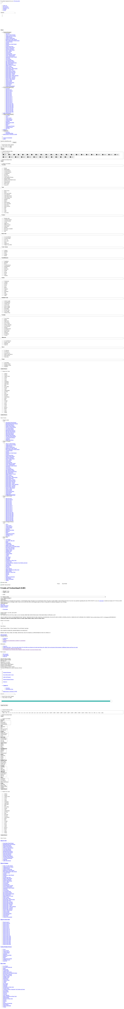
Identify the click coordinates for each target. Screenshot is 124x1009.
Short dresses (8, 578)
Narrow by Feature (6, 163)
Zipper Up (6, 243)
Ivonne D (8, 567)
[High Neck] (4, 769)
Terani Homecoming (10, 491)
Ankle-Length (7, 301)
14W (98, 154)
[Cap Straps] (4, 784)
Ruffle (5, 272)
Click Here (101, 600)
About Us (5, 646)
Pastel (5, 255)
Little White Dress (8, 197)
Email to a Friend (4, 606)
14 (47, 154)
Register (4, 9)
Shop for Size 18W (9, 514)
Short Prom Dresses (10, 434)
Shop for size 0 (9, 498)
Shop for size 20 (9, 511)
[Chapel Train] (3, 763)
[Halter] (4, 768)
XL (66, 157)
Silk (5, 292)
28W (24, 157)
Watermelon (6, 396)
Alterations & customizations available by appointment (14, 640)
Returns (4, 639)
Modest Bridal (8, 571)
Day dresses (8, 557)
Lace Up (6, 239)
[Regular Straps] (4, 785)
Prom (7, 575)
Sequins (6, 275)
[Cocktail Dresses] (6, 724)
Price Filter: (5, 146)
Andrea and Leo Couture (11, 444)
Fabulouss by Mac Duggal (11, 452)
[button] (7, 32)
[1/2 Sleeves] (4, 778)
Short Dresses (7, 206)
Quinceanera (7, 182)
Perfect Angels (9, 475)
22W (5, 157)
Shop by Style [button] (6, 420)
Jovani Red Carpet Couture (11, 465)
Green (5, 377)
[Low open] (4, 741)
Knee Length (7, 307)
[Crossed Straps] (4, 739)
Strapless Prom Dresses (10, 435)
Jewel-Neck (6, 322)
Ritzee (7, 532)
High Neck (6, 321)
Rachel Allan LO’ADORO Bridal (13, 546)
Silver (5, 411)
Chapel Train (7, 303)
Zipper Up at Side (8, 244)
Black (5, 408)
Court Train (6, 304)
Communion (6, 173)
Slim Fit (6, 344)
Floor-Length (7, 306)
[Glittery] (2, 744)
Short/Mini (6, 308)
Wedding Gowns (9, 534)
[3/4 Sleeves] (4, 779)
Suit (5, 208)
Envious (7, 451)
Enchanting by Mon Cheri (11, 560)
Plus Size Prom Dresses (10, 431)
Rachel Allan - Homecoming (11, 477)
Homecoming (7, 178)
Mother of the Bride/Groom (10, 179)
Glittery (5, 250)
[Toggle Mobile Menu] (1, 669)
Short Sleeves (7, 355)
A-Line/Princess (7, 340)
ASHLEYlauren (9, 445)
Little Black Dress (8, 195)
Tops (5, 210)
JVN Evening (8, 468)
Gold (5, 406)
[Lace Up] (4, 740)
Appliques (6, 261)
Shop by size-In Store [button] (7, 496)
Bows (5, 263)
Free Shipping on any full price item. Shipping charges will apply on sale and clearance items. (22, 649)
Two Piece (6, 212)
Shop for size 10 (9, 505)
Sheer (5, 242)
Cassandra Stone (9, 450)
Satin (5, 290)
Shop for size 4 (9, 502)
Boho (5, 192)
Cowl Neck (6, 318)
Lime (5, 378)
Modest (5, 199)
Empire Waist (7, 342)
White (5, 412)
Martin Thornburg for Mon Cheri (12, 569)
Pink (5, 393)
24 (72, 154)
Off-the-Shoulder (7, 324)
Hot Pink (6, 394)
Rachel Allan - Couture (10, 479)
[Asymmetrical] (3, 762)
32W (36, 157)
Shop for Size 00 (9, 499)
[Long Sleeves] (4, 780)
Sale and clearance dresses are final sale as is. (12, 648)
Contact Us (5, 638)
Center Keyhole (7, 221)
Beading (6, 262)
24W (11, 157)
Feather (5, 267)
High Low (6, 223)
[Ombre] (2, 747)
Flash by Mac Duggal (10, 456)
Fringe (5, 270)
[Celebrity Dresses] (5, 733)
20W (117, 154)
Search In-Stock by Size (7, 151)
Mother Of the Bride (10, 530)
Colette (7, 555)
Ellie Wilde (8, 558)
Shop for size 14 (9, 507)
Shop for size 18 (9, 510)
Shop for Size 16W (9, 513)
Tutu (5, 211)
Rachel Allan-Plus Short (11, 480)
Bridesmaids (6, 169)
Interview (8, 566)
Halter (5, 319)
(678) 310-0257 (4, 634)
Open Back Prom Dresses (11, 422)
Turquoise (6, 381)
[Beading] (3, 750)
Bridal (5, 168)
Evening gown (9, 561)
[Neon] (2, 746)
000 (5, 154)
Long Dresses (7, 198)
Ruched (6, 230)
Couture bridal (9, 544)
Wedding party (9, 551)
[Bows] (3, 752)
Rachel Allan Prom (9, 478)
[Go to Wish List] (2, 2)
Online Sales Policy (5, 605)
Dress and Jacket (7, 193)
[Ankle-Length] (3, 761)
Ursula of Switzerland (10, 494)
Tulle (5, 295)
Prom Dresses (7, 181)
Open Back (6, 226)
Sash (5, 274)
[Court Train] (3, 764)
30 (88, 154)
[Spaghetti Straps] (4, 786)
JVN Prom (8, 466)
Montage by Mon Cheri (10, 572)
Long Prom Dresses (10, 429)
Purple (5, 387)
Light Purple (7, 390)
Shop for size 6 (9, 503)
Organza (6, 288)
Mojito (5, 374)
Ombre (5, 254)
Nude (5, 404)
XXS (42, 157)
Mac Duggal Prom (9, 472)
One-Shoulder (7, 326)
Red (5, 399)
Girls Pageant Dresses (8, 177)
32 (93, 154)
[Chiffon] (3, 756)
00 (10, 154)
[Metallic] (2, 745)
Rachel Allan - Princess (10, 486)
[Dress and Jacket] (4, 729)
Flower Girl (6, 175)
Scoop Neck (6, 330)
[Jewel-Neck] (4, 770)
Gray (5, 409)
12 (42, 154)
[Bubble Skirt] (5, 732)
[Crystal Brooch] (3, 753)
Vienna (7, 580)
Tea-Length (6, 311)
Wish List (5, 5)
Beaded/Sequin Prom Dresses (12, 423)
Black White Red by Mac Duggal (12, 449)
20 (62, 154)
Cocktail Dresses (7, 172)
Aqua (5, 380)
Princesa (7, 574)
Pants (5, 201)
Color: (2, 598)
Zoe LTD (8, 535)
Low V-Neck (7, 323)
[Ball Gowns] (4, 726)
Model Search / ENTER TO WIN (10, 691)
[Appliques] (3, 749)
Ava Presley (8, 539)
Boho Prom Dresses (10, 424)
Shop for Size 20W (9, 516)
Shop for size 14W (9, 512)
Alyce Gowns (8, 525)
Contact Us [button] (5, 685)
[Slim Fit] (4, 776)
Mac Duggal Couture (10, 470)
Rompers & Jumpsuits (10, 576)
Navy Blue (6, 386)
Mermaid (6, 343)
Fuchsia (6, 395)
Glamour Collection (10, 457)
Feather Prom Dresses (10, 426)
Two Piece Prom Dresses (11, 436)
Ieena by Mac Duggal (10, 458)
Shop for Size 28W (9, 520)
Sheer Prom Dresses (10, 433)
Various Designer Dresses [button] (8, 521)
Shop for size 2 (9, 500)
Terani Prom (8, 493)
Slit (5, 231)
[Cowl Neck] (4, 767)
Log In (4, 10)
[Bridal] (6, 721)
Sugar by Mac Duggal (10, 487)
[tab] (63, 430)
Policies (4, 641)
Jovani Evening (9, 462)
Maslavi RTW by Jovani (11, 473)
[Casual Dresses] (6, 723)
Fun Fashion (8, 564)
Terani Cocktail (9, 489)
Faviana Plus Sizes (9, 455)
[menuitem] (63, 5)
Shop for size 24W (9, 518)
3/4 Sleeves (6, 351)
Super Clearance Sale (10, 548)
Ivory (5, 403)
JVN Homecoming (9, 469)
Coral (5, 402)
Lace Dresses (7, 194)
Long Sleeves (7, 353)
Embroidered (7, 266)
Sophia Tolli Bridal (9, 579)
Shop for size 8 (9, 504)
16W (105, 154)
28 (83, 154)
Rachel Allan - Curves (10, 483)
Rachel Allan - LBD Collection (12, 484)
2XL (72, 157)
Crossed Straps (7, 238)
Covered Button (7, 237)
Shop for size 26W (9, 519)
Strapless (6, 332)
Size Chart (3, 604)
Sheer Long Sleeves (8, 354)
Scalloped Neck (7, 328)
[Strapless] (4, 787)
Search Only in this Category (8, 144)
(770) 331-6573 (16, 1)
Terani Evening (9, 490)
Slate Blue (6, 384)
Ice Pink (6, 391)
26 (78, 154)
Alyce (7, 524)
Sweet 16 (6, 185)
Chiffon (6, 282)
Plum (5, 398)
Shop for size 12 (9, 506)
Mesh (5, 287)
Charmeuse (6, 281)
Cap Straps (6, 362)
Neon (5, 253)
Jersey (5, 285)
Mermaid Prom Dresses (10, 430)
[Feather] (3, 757)
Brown (5, 407)
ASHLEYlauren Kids (10, 447)
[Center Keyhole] (5, 734)
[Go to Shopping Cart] (1, 2)
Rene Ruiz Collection (10, 547)
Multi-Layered (7, 224)
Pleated (5, 227)
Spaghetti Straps (7, 365)
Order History (6, 655)
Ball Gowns (6, 190)
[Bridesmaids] (6, 722)
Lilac (5, 389)
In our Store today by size (8, 674)
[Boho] (4, 727)
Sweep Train (7, 310)
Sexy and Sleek (7, 203)
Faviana (7, 454)
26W (17, 157)
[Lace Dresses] (4, 730)
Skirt (5, 207)
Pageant (7, 573)
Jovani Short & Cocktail (11, 463)
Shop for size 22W (9, 517)
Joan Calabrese (9, 568)
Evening (6, 174)
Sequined (6, 291)
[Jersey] (3, 758)
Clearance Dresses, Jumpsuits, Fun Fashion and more (16, 562)
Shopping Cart (6, 7)
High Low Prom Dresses (11, 427)
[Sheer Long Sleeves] (4, 781)
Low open (6, 240)
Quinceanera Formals (10, 533)
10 (37, 154)
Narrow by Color (6, 371)
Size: (2, 596)
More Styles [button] (5, 537)
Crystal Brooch (7, 265)
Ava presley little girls (10, 540)
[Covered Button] (4, 738)
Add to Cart (3, 599)
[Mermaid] (4, 775)
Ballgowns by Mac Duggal (11, 448)
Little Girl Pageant (7, 677)
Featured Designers (7, 672)
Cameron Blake (9, 527)
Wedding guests (9, 550)
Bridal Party (8, 552)
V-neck (5, 335)
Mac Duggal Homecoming (11, 471)
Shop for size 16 (9, 509)
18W (111, 154)
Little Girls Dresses (9, 440)
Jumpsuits (8, 438)
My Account (5, 6)
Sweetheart (6, 333)
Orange (5, 400)
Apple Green (7, 376)
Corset (5, 222)
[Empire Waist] (4, 774)
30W (30, 157)
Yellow (5, 373)
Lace (5, 271)
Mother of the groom (10, 545)
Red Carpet (6, 183)
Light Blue (6, 382)
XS (48, 157)
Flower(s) (6, 269)
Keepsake (8, 528)
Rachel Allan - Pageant (10, 482)
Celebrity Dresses (8, 219)
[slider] (111, 701)
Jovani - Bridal (9, 459)
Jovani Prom (8, 461)
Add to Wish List (4, 603)
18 (57, 154)
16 (52, 154)
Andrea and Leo (9, 526)
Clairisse (7, 554)
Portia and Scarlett (9, 476)
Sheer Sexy (6, 204)
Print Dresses (7, 202)
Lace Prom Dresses (10, 428)
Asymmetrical (7, 302)
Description (5, 609)
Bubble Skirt (7, 218)
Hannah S (8, 531)
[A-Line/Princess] (4, 772)
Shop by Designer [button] (6, 441)
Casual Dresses (7, 170)
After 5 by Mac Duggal (10, 443)
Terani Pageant (9, 492)
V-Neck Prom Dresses (10, 437)
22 (67, 154)
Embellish (8, 559)
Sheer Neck (6, 331)
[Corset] (5, 735)
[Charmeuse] (3, 755)
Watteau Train (7, 312)
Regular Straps (7, 363)
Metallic (6, 251)
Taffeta (5, 294)
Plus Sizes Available (8, 228)
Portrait (5, 327)
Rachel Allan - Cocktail (10, 485)
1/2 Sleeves (6, 350)
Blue (5, 385)
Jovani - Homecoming (10, 464)
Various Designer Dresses (8, 679)
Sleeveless (6, 356)
